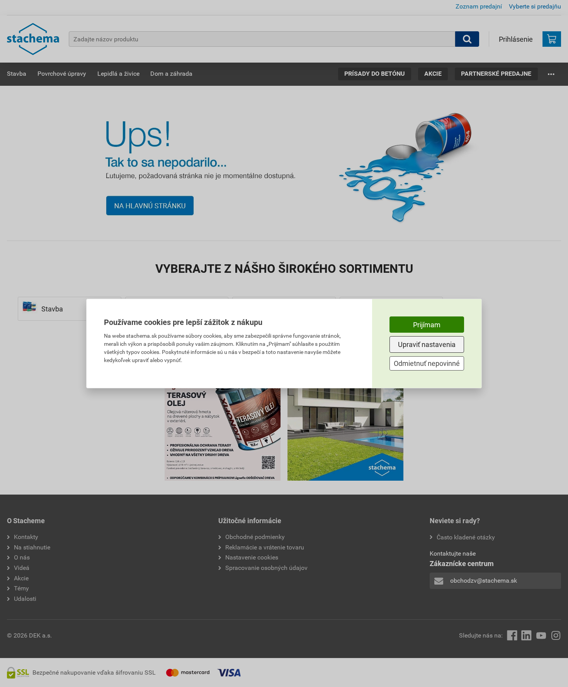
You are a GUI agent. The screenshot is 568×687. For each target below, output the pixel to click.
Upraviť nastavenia (427, 344)
